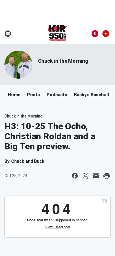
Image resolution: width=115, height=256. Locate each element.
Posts (33, 94)
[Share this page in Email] (96, 176)
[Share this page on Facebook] (75, 176)
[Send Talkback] (95, 33)
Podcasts (57, 94)
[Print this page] (107, 176)
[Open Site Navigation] (7, 33)
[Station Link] (58, 34)
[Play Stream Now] (105, 33)
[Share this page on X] (85, 176)
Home (14, 94)
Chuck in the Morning (63, 61)
